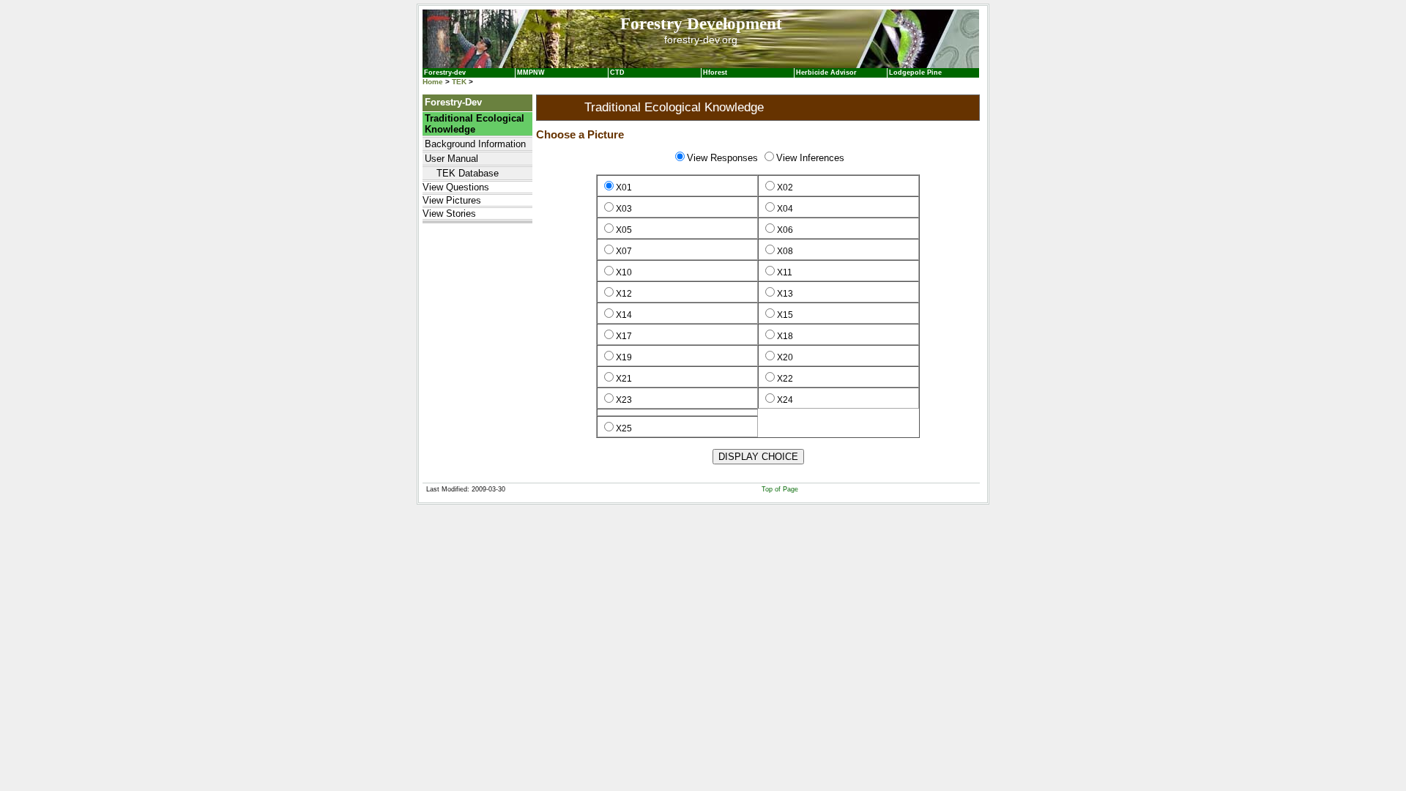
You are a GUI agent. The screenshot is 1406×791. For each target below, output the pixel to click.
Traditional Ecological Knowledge (474, 124)
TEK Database (462, 173)
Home (433, 82)
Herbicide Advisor (826, 72)
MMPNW (531, 72)
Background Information (475, 143)
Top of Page (780, 489)
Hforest (715, 72)
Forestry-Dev (453, 102)
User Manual (451, 158)
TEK (459, 82)
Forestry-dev (445, 72)
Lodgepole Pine (915, 72)
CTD (617, 72)
